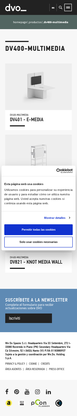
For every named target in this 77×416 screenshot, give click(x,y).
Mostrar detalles (55, 217)
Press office (56, 369)
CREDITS (45, 363)
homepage (20, 22)
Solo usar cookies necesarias (38, 241)
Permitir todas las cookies (39, 229)
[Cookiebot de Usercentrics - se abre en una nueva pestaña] (56, 170)
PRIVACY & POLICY (15, 363)
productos (35, 22)
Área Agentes (13, 369)
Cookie (33, 363)
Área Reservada (35, 369)
